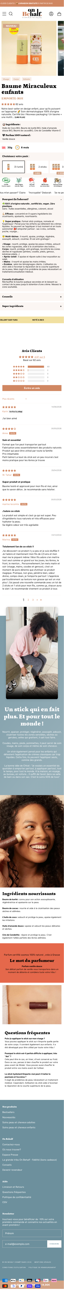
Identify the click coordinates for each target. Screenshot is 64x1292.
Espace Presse (10, 1154)
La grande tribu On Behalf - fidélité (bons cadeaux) (29, 1159)
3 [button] (33, 599)
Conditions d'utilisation (14, 1267)
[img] (9, 407)
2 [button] (28, 599)
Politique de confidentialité (16, 1197)
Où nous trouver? (11, 1149)
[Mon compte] (51, 14)
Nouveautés (8, 1117)
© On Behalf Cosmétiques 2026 (16, 1262)
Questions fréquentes (14, 1192)
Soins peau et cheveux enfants (18, 1127)
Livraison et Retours (13, 1186)
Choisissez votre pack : (15, 156)
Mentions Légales (42, 1262)
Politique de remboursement (42, 1267)
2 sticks (41, 169)
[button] (8, 104)
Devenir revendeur (12, 1169)
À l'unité (18, 166)
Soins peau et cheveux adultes (18, 1122)
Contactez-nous (11, 1144)
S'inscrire (54, 1244)
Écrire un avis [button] (32, 388)
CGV (4, 1202)
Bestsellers (8, 1112)
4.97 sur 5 (39, 357)
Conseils (7, 1164)
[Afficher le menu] (4, 14)
